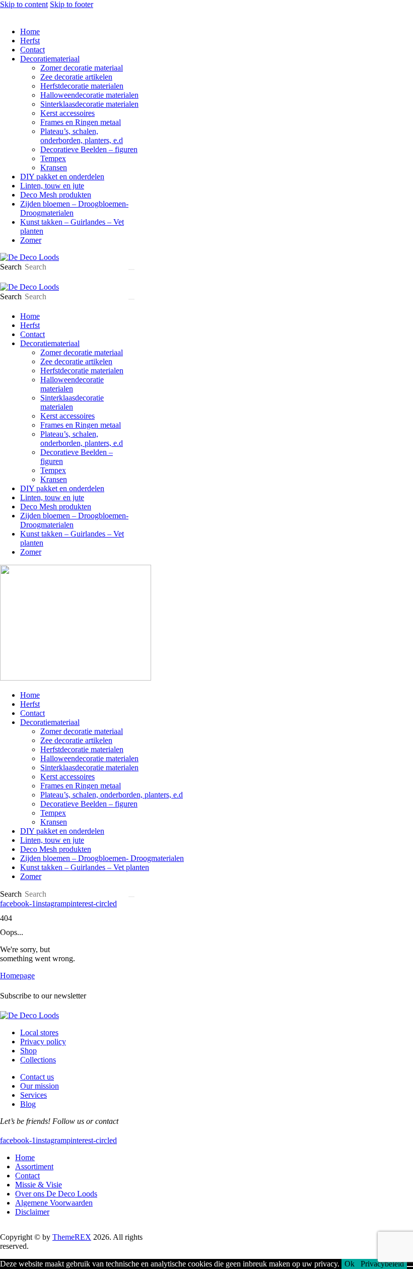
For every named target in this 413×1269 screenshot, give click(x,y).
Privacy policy (43, 1041)
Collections (38, 1059)
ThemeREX (71, 1237)
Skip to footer (71, 4)
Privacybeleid (382, 1263)
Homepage (17, 975)
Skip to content (24, 4)
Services (33, 1095)
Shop (28, 1050)
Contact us (37, 1077)
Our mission (39, 1086)
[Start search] (131, 269)
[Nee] (410, 1266)
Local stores (39, 1032)
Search (11, 266)
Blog (28, 1104)
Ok (350, 1263)
